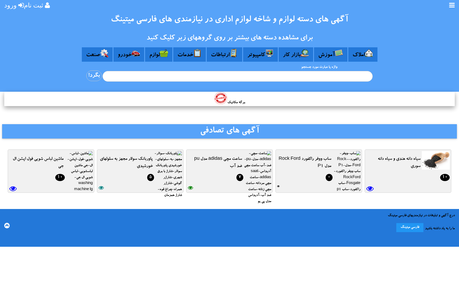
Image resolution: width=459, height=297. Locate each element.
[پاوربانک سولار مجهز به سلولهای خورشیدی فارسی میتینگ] (168, 196)
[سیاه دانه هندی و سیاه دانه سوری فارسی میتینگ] (436, 168)
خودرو (124, 55)
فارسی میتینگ (410, 227)
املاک (358, 55)
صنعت (93, 55)
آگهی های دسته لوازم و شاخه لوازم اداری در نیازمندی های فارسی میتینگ (229, 20)
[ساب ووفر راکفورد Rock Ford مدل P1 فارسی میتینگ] (346, 190)
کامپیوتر (256, 55)
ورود (10, 5)
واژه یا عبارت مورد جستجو (319, 67)
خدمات (185, 55)
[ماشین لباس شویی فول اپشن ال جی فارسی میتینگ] (79, 190)
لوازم (154, 55)
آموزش (326, 55)
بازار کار (291, 55)
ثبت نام (33, 5)
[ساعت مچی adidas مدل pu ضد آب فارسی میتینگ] (257, 202)
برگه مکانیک (236, 103)
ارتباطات (220, 55)
